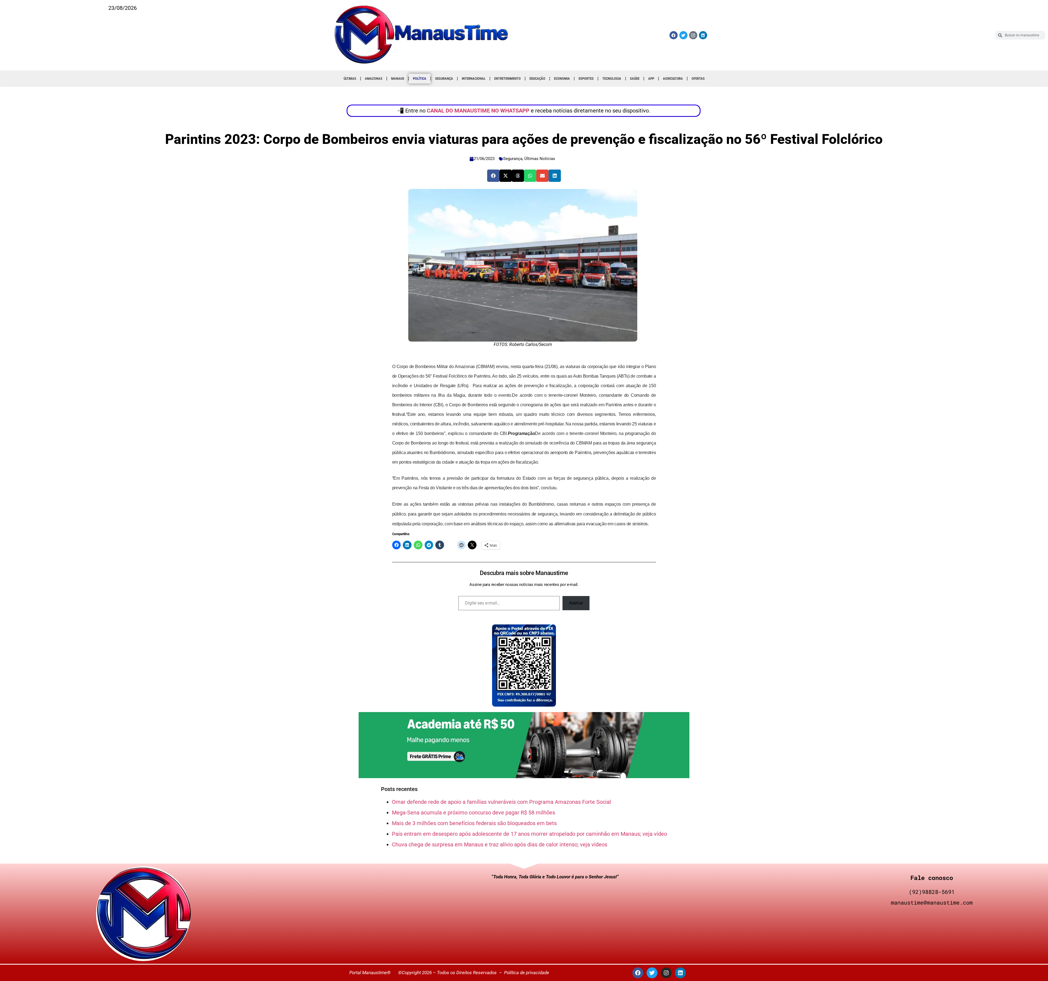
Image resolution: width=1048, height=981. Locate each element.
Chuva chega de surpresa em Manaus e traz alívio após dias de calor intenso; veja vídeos (499, 844)
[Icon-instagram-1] (693, 35)
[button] (493, 176)
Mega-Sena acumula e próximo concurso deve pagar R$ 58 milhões (473, 812)
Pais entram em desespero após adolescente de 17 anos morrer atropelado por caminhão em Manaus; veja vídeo (529, 834)
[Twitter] (683, 35)
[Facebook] (673, 35)
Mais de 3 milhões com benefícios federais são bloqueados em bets (474, 823)
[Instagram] (666, 972)
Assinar (576, 603)
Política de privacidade (526, 972)
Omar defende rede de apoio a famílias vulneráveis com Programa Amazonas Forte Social (501, 802)
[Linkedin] (703, 35)
